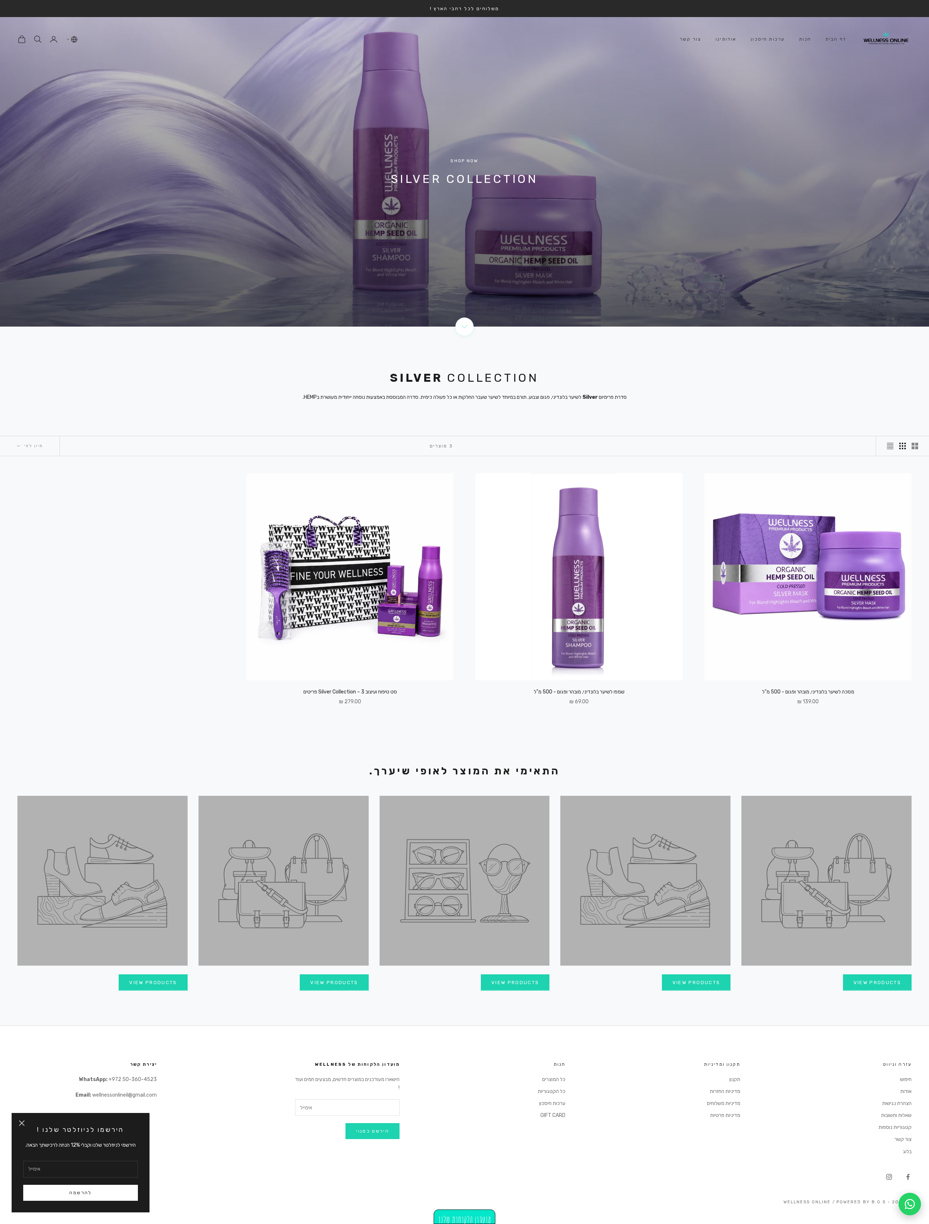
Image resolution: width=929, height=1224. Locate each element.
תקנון (734, 1079)
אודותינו (726, 39)
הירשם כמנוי (372, 1131)
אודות (906, 1091)
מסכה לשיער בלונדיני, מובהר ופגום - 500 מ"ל (808, 692)
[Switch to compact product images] (890, 446)
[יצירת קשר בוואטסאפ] (910, 1204)
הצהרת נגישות (897, 1103)
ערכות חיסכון (768, 39)
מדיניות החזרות (725, 1091)
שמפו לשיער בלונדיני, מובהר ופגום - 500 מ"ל (579, 692)
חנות (805, 39)
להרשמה (80, 1192)
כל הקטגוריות (551, 1091)
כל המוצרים (553, 1079)
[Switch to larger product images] (915, 446)
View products (877, 982)
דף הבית (836, 39)
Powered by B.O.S (861, 1202)
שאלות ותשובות (896, 1115)
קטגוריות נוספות (895, 1127)
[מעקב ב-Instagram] (889, 1176)
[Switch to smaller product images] (902, 446)
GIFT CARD (552, 1115)
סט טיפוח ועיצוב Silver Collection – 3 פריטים (350, 692)
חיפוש (906, 1079)
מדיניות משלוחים (723, 1103)
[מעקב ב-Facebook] (908, 1176)
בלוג (907, 1152)
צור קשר (690, 39)
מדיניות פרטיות (725, 1115)
